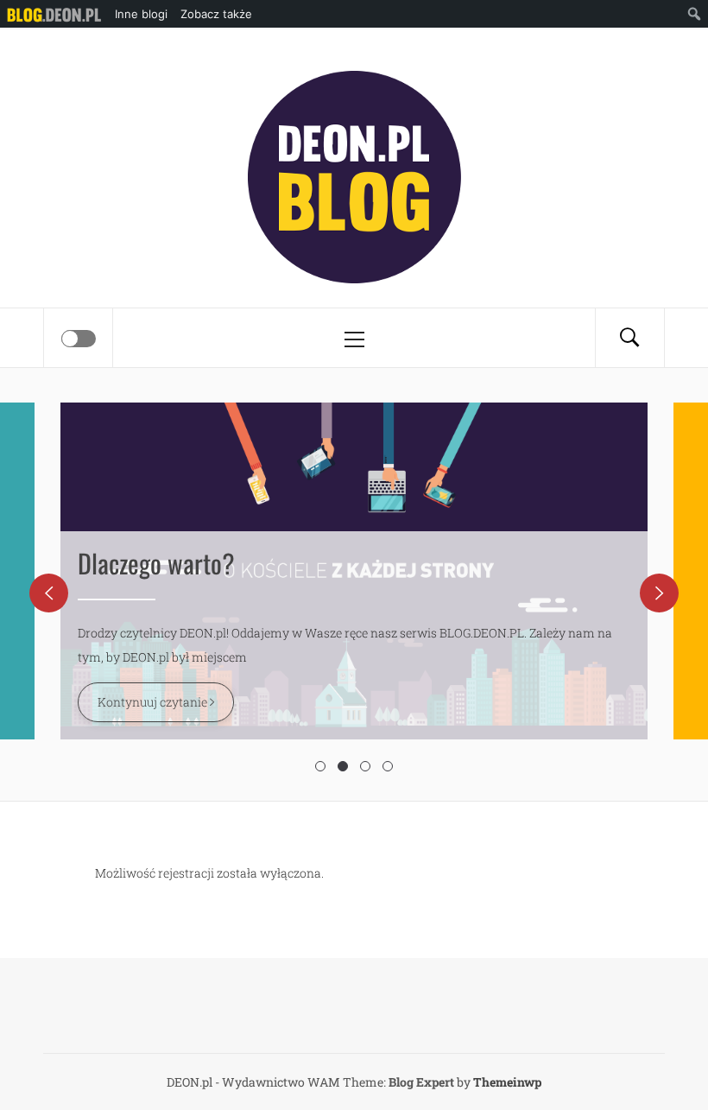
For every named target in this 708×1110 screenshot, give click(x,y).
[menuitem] (54, 14)
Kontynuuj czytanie (154, 702)
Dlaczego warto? (156, 562)
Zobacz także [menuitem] (216, 14)
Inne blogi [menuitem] (141, 14)
